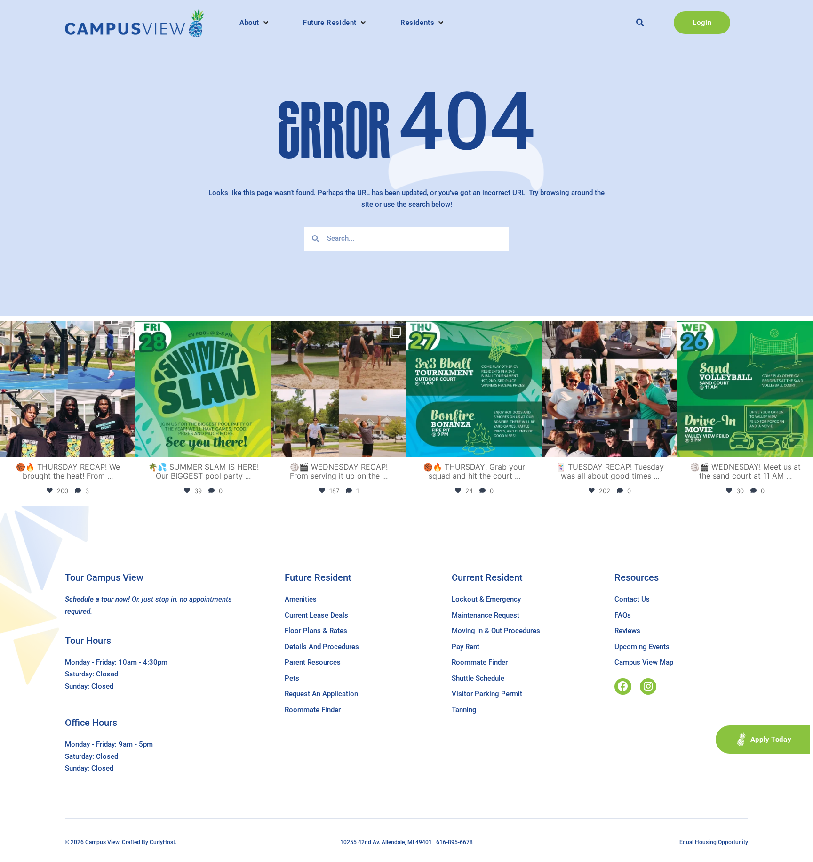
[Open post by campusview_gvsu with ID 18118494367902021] (203, 389)
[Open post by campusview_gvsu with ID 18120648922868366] (338, 389)
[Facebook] (622, 686)
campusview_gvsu (66, 330)
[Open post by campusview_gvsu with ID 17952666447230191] (474, 389)
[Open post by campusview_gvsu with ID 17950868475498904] (68, 389)
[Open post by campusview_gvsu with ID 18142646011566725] (745, 389)
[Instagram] (648, 686)
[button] (255, 22)
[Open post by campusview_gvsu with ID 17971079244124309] (610, 389)
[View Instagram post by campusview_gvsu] (126, 445)
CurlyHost (162, 842)
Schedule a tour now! (97, 599)
